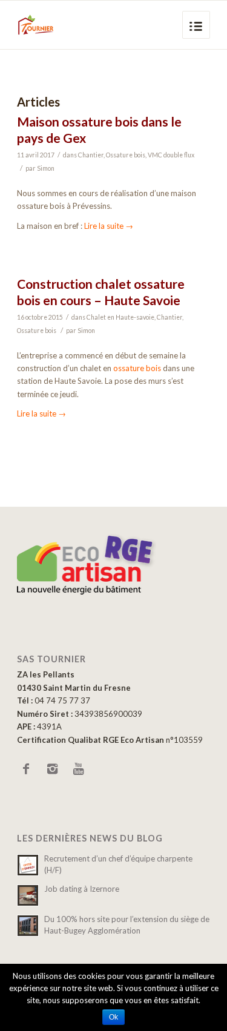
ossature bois (137, 368)
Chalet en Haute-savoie (120, 317)
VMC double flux (171, 155)
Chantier (91, 155)
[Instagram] (52, 768)
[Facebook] (26, 768)
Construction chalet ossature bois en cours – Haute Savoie (101, 292)
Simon (45, 168)
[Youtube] (78, 768)
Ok (113, 1017)
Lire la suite (108, 226)
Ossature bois (125, 155)
